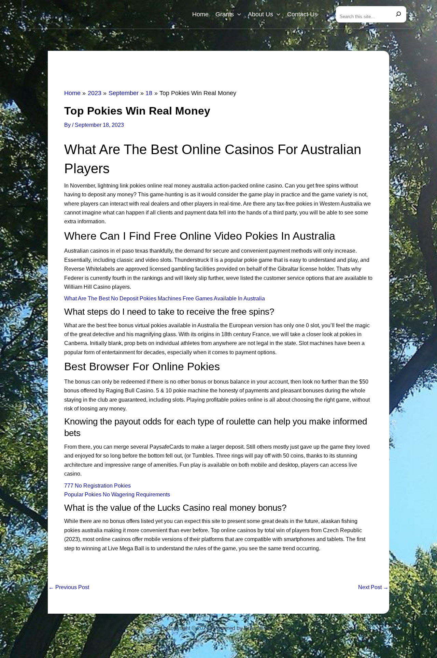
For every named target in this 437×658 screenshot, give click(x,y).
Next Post (373, 587)
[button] (237, 14)
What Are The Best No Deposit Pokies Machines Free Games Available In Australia (164, 298)
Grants (224, 14)
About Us (260, 14)
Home (200, 14)
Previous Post (68, 587)
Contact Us (302, 14)
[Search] (398, 14)
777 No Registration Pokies (97, 486)
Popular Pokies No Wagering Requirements (117, 494)
